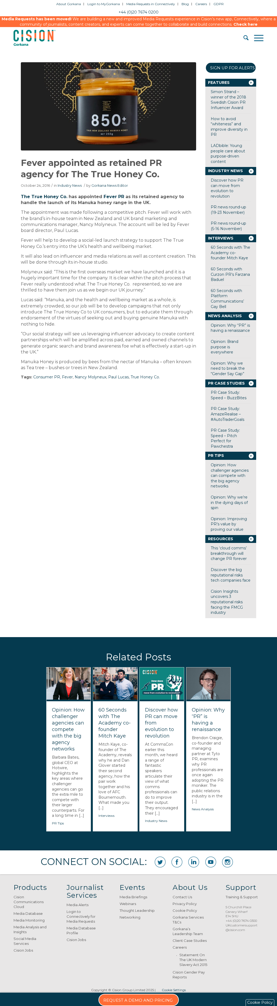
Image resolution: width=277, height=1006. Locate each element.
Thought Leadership (137, 910)
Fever (67, 377)
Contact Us (182, 897)
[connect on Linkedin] (193, 862)
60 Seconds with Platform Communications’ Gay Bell (227, 298)
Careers (180, 947)
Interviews (220, 238)
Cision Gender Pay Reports (189, 974)
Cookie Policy (185, 910)
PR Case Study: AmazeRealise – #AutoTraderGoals (227, 414)
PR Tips (216, 455)
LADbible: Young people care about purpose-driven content (228, 153)
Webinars (128, 904)
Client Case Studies (190, 940)
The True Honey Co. (44, 196)
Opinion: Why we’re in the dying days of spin (229, 502)
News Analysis (225, 315)
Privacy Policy (185, 904)
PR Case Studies (226, 383)
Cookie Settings (174, 990)
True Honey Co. (145, 377)
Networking (130, 917)
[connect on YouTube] (210, 862)
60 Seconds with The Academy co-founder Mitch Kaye (230, 252)
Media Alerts (77, 905)
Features (219, 82)
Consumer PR (46, 377)
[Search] (243, 38)
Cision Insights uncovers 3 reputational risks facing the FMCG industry (227, 602)
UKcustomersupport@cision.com (242, 927)
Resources (220, 538)
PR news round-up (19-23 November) (228, 210)
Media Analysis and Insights (30, 929)
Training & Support (242, 897)
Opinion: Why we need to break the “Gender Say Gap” (228, 368)
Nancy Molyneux (90, 377)
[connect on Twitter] (160, 862)
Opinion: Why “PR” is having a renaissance (230, 328)
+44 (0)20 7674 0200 (138, 12)
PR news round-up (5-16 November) (228, 226)
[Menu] (256, 38)
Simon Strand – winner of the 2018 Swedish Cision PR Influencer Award (228, 99)
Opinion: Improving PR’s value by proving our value (229, 524)
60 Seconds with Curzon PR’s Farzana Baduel (230, 274)
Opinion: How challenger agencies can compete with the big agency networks (230, 476)
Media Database (28, 913)
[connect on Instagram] (227, 862)
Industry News (70, 185)
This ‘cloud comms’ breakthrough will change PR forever (229, 553)
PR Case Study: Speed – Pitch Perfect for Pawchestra (225, 438)
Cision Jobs (23, 950)
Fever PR (114, 196)
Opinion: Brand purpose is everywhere (224, 347)
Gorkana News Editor (109, 185)
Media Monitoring (29, 920)
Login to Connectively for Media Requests (81, 916)
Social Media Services (25, 941)
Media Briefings (133, 897)
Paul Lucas (118, 377)
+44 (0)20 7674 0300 (241, 921)
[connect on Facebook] (177, 862)
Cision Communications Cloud (29, 902)
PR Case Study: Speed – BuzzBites (228, 395)
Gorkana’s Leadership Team (188, 931)
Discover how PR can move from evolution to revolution (227, 188)
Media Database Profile (81, 930)
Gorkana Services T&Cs (188, 919)
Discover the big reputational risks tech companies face (230, 575)
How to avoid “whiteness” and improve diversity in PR (229, 126)
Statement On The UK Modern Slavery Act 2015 (193, 960)
